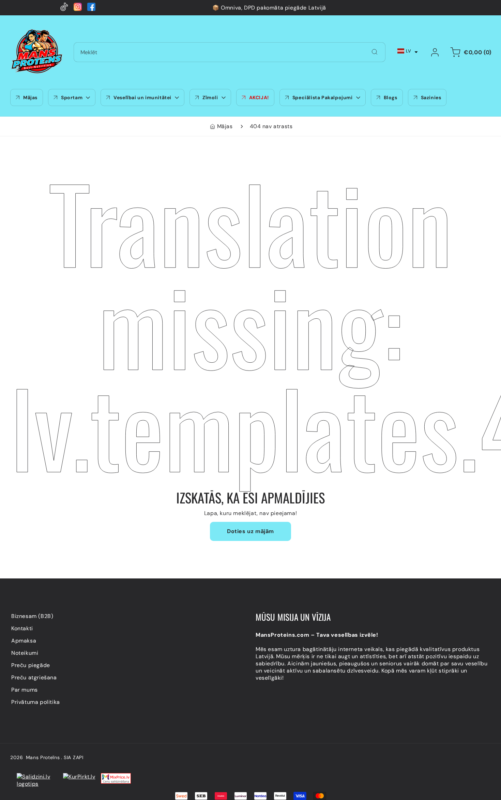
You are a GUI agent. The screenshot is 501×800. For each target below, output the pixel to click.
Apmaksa (23, 640)
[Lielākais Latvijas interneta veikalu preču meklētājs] (79, 780)
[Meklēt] (374, 51)
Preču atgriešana (34, 677)
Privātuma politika (35, 702)
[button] (407, 51)
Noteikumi (24, 652)
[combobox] (229, 52)
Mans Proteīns (43, 757)
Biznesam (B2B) (32, 616)
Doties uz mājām (250, 531)
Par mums (24, 689)
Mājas (225, 126)
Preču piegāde (30, 665)
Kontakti (22, 628)
